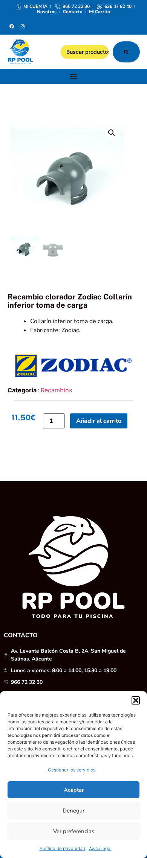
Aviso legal (100, 848)
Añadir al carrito (98, 421)
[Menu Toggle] (73, 76)
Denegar (73, 810)
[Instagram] (22, 26)
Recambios (56, 390)
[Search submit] (126, 51)
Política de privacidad (62, 848)
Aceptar (74, 790)
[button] (135, 700)
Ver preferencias (73, 831)
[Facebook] (11, 26)
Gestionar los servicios (71, 770)
